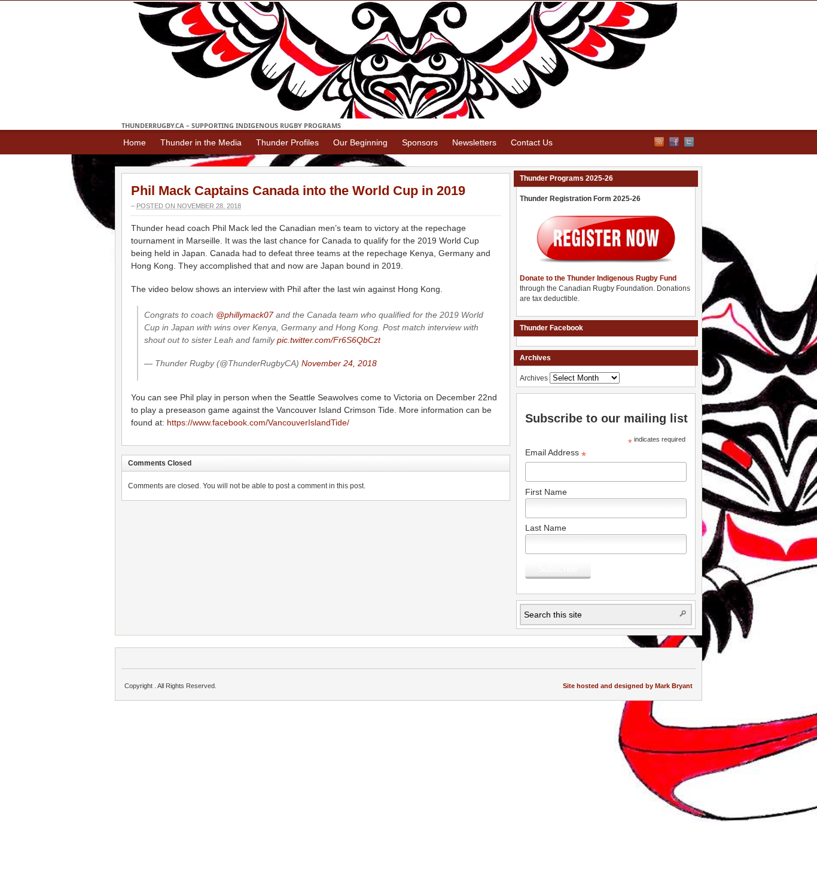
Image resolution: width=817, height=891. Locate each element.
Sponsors (420, 142)
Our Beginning (360, 142)
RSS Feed (659, 142)
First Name (546, 492)
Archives (534, 378)
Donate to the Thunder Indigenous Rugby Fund (598, 278)
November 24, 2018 (339, 363)
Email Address (555, 454)
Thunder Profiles (287, 142)
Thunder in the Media (201, 142)
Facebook (674, 142)
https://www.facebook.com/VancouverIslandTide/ (258, 422)
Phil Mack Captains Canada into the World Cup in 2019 (298, 190)
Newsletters (474, 142)
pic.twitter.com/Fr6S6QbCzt (328, 340)
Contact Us (532, 142)
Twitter (689, 142)
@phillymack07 (244, 315)
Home (134, 142)
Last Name (545, 528)
